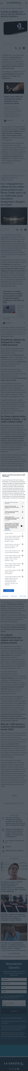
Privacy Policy (22, 596)
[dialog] (14, 535)
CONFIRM (8, 590)
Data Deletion (5, 596)
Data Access (14, 596)
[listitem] (14, 503)
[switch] (22, 506)
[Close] (24, 475)
